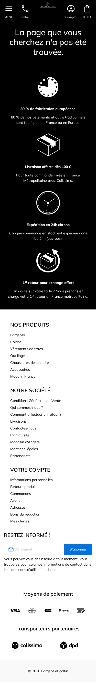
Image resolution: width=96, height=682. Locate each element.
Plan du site (19, 435)
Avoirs (15, 500)
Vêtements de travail (27, 348)
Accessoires (20, 369)
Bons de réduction (25, 514)
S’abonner (78, 549)
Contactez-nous (23, 428)
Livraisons (18, 421)
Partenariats (20, 455)
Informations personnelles (31, 479)
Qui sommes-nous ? (26, 407)
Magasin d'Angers (25, 442)
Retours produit (23, 486)
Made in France (23, 376)
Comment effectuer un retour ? (35, 414)
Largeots (17, 335)
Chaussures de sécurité (29, 362)
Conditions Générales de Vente (35, 400)
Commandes (20, 493)
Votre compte (30, 469)
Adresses (18, 507)
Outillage (17, 355)
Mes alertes (19, 521)
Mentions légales (24, 449)
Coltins (16, 342)
